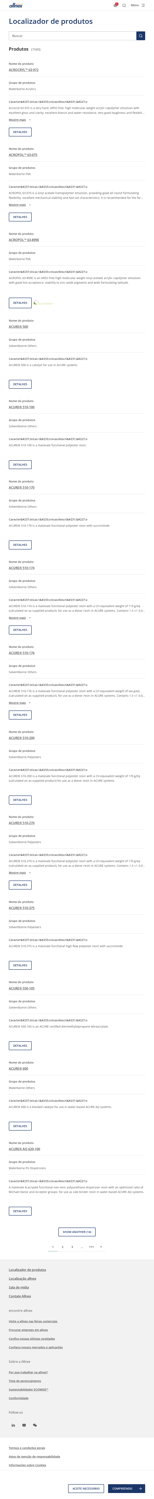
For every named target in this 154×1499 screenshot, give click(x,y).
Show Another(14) (77, 1232)
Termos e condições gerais (27, 1448)
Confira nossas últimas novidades (32, 1339)
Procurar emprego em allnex (28, 1330)
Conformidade (18, 1398)
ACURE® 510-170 (21, 487)
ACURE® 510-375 (21, 908)
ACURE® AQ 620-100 (24, 1149)
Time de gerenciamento (25, 1381)
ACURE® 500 (18, 326)
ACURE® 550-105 (21, 988)
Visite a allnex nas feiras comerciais (33, 1321)
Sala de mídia (19, 1287)
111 (91, 1247)
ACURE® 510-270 (21, 823)
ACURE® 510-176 (21, 653)
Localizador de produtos (27, 1270)
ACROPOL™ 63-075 (23, 155)
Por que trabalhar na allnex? (28, 1372)
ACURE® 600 (18, 1068)
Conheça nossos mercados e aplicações (36, 1347)
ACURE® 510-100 (21, 407)
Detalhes (20, 132)
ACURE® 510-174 (21, 568)
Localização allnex (22, 1278)
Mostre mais (17, 120)
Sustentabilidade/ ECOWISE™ (28, 1389)
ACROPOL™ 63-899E (24, 240)
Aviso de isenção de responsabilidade (34, 1456)
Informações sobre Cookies (27, 1465)
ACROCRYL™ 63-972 (23, 70)
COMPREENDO (122, 1488)
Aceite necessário (86, 1488)
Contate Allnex (20, 1296)
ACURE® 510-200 (21, 738)
